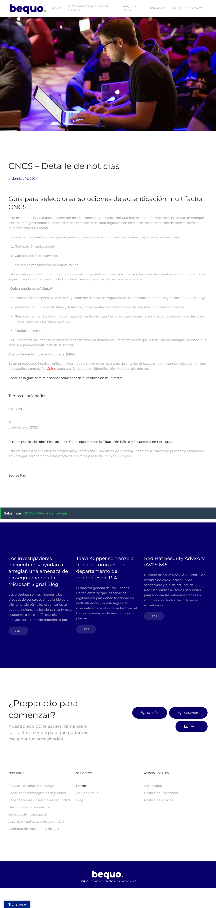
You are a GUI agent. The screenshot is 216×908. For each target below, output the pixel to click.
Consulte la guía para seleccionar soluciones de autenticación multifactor (65, 378)
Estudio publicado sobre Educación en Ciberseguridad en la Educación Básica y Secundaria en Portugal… (90, 442)
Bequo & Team (130, 8)
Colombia (191, 712)
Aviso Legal (153, 786)
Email (194, 726)
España (152, 712)
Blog (177, 8)
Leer (18, 630)
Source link (17, 475)
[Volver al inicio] (28, 8)
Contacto (196, 8)
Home (56, 8)
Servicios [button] (157, 8)
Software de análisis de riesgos (88, 8)
